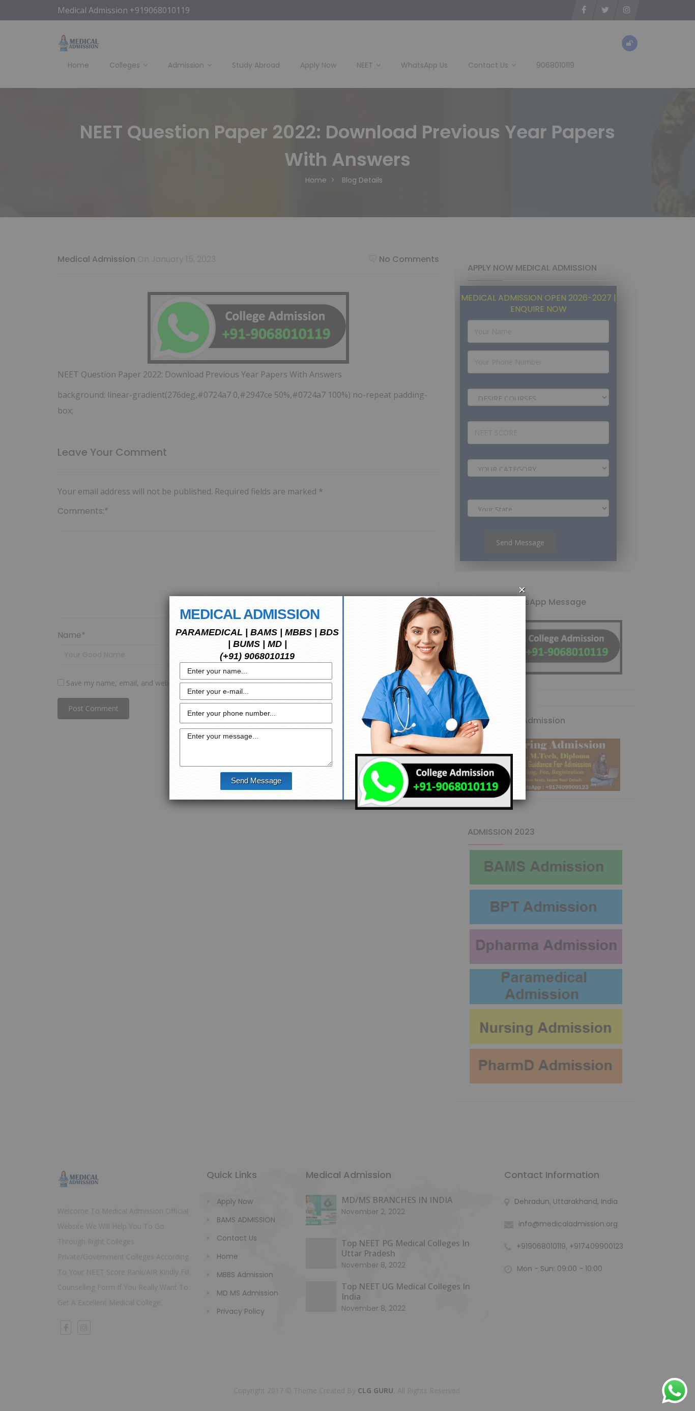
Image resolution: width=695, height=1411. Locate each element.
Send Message (256, 780)
